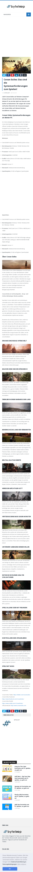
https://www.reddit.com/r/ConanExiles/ (12, 703)
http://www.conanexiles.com (18, 705)
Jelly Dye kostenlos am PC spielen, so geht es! (22, 805)
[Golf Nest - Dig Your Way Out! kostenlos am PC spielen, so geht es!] (7, 781)
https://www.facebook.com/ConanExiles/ (13, 699)
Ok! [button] (10, 869)
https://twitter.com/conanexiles (21, 695)
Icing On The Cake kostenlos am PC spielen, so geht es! (23, 768)
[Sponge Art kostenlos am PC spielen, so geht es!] (7, 791)
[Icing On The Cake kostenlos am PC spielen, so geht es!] (7, 771)
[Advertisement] (16, 37)
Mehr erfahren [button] (21, 864)
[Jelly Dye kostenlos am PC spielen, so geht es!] (7, 809)
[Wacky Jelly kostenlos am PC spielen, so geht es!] (7, 799)
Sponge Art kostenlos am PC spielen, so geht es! (23, 787)
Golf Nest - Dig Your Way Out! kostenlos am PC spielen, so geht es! (22, 778)
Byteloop (7, 92)
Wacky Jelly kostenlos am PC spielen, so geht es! (22, 796)
